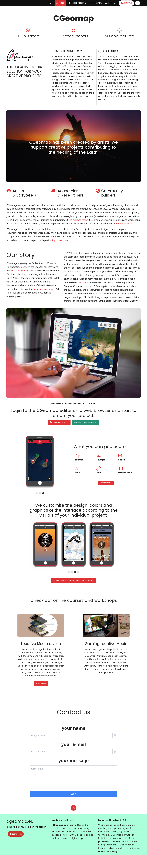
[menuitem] (49, 3)
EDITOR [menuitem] (127, 3)
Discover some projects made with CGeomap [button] (73, 580)
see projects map (77, 219)
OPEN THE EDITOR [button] (60, 422)
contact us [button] (16, 834)
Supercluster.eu (124, 223)
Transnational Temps (44, 289)
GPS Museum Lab (19, 270)
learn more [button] (41, 683)
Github (82, 282)
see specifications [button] (106, 483)
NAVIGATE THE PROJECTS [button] (85, 422)
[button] (73, 808)
